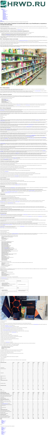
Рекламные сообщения (14, 191)
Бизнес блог (4, 11)
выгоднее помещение (29, 136)
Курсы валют (4, 15)
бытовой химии (19, 29)
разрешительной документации (8, 326)
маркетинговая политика (6, 224)
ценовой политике (25, 214)
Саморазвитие (4, 13)
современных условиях (3, 214)
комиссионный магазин (10, 202)
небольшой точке (21, 40)
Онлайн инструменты (5, 19)
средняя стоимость (8, 34)
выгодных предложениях (32, 190)
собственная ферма (22, 226)
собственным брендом (35, 324)
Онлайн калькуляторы (5, 16)
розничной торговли (25, 40)
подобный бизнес (8, 129)
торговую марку (6, 325)
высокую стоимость (17, 201)
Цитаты (4, 12)
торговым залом (6, 171)
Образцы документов (5, 14)
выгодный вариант (44, 137)
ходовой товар (6, 138)
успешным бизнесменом (29, 126)
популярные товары (2, 120)
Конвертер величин (5, 18)
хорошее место (10, 224)
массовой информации (9, 191)
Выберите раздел (3, 9)
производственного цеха (5, 403)
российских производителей (15, 233)
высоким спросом (13, 187)
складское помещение (32, 135)
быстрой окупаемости (30, 124)
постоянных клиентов (7, 192)
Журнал (2, 420)
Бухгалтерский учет (5, 10)
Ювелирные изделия (2, 201)
